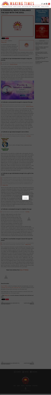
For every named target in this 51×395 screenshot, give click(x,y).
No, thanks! (25, 198)
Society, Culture (17, 6)
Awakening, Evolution (7, 6)
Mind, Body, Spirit (36, 6)
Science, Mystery (45, 6)
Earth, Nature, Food (26, 6)
